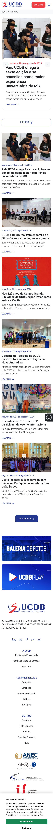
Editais (26, 731)
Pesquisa (26, 682)
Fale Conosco (26, 726)
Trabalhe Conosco (26, 737)
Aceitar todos (26, 821)
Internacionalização (26, 693)
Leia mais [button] (11, 104)
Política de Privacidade (26, 655)
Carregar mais (25, 518)
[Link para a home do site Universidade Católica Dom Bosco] (26, 608)
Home (4, 12)
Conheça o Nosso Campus (26, 661)
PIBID (27, 743)
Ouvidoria (26, 720)
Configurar (26, 828)
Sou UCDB (38, 5)
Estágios (26, 704)
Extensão (26, 688)
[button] (49, 418)
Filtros (24, 122)
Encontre (26, 666)
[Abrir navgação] (48, 4)
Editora (26, 699)
